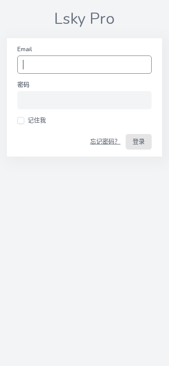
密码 (23, 85)
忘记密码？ (105, 141)
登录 (139, 141)
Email (24, 49)
